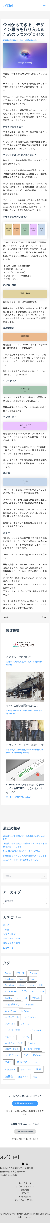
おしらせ (9, 749)
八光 (25, 1055)
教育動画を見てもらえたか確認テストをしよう (25, 855)
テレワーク (10, 1037)
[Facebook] (23, 1163)
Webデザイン (12, 1004)
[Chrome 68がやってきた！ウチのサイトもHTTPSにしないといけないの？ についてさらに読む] (25, 769)
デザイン (24, 1037)
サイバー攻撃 (12, 1030)
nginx (31, 985)
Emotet (33, 973)
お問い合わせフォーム (25, 1103)
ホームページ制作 (23, 40)
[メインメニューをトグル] (44, 5)
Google (22, 979)
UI (18, 997)
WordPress (10, 1011)
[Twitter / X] (27, 1163)
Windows (30, 1004)
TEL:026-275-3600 (25, 1131)
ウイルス (24, 1023)
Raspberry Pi (11, 991)
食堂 (35, 1076)
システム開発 (17, 661)
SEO (24, 991)
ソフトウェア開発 (33, 1030)
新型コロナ (25, 1069)
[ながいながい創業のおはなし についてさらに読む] (25, 686)
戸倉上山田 (10, 1069)
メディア (25, 1193)
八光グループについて (18, 657)
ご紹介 (9, 661)
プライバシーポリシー (25, 1199)
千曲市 (8, 1062)
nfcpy (21, 985)
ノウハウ (31, 1043)
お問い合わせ (25, 1196)
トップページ (25, 1183)
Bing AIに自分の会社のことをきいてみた (22, 851)
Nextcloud (9, 985)
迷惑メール (23, 1076)
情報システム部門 (35, 710)
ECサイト (20, 973)
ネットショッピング (13, 1043)
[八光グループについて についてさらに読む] (25, 644)
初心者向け (38, 1055)
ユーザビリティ (11, 1055)
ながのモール (12, 1017)
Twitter (8, 998)
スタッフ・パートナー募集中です (25, 744)
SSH (42, 991)
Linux (32, 978)
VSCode (36, 997)
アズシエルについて (25, 1186)
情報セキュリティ (27, 1062)
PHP (41, 984)
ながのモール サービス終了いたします (21, 860)
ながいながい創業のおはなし (22, 705)
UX (25, 998)
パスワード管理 (12, 1049)
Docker (8, 973)
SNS (33, 991)
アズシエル (10, 1023)
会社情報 (25, 1189)
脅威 (38, 1069)
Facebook (9, 979)
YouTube (25, 1011)
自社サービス (9, 947)
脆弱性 (9, 1076)
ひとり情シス (30, 1017)
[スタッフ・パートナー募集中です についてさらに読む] (25, 730)
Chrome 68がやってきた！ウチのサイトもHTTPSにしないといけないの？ (25, 788)
